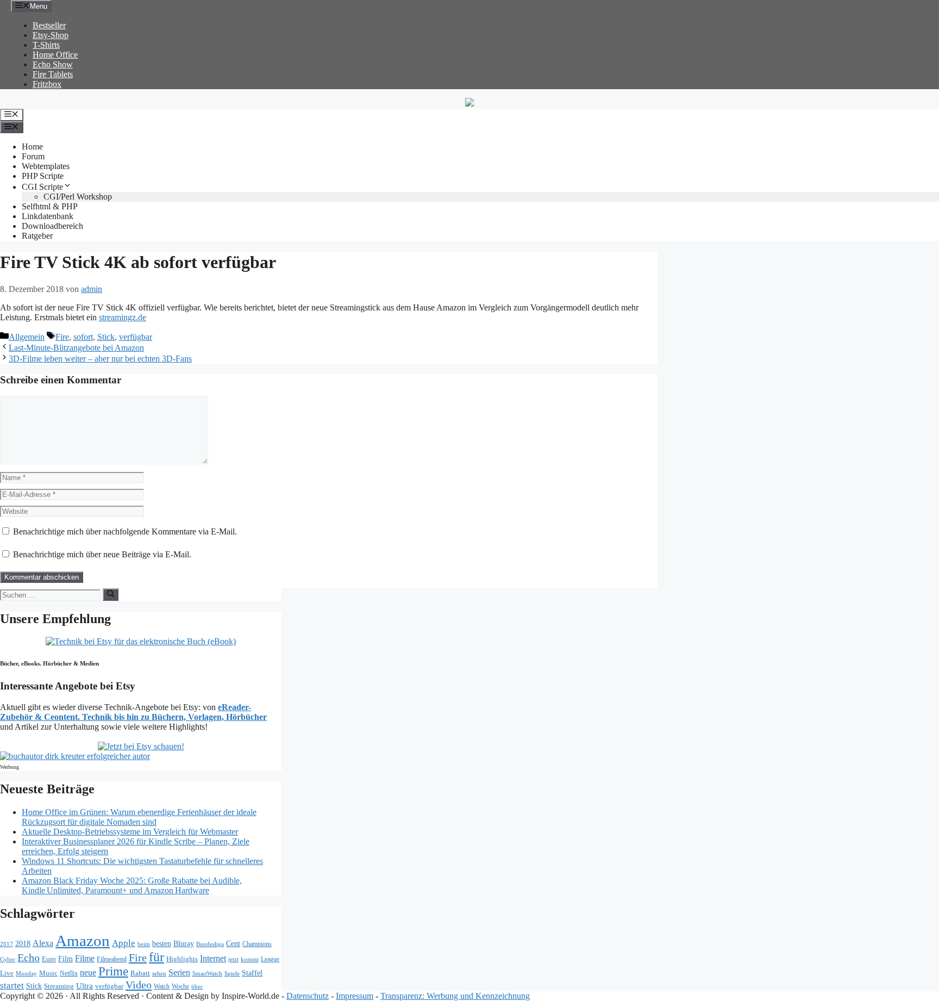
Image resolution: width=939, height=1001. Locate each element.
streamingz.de (122, 317)
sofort (83, 336)
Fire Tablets (53, 74)
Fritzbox (47, 84)
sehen (159, 973)
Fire (62, 336)
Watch (162, 986)
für (156, 957)
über (197, 987)
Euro (49, 959)
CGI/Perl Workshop (77, 196)
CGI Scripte (42, 186)
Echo (28, 957)
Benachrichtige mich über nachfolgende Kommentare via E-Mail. (125, 531)
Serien (179, 972)
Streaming (59, 986)
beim (143, 944)
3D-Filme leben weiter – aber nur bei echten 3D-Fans (100, 358)
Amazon (82, 940)
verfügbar (135, 336)
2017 (6, 944)
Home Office (55, 54)
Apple (123, 943)
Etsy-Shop (50, 35)
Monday (26, 973)
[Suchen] (110, 594)
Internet (213, 958)
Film (65, 958)
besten (161, 944)
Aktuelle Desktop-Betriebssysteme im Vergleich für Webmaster (130, 831)
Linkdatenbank (47, 216)
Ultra (84, 985)
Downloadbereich (52, 226)
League (270, 959)
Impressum (354, 995)
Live (7, 973)
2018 (22, 943)
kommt (250, 959)
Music (48, 973)
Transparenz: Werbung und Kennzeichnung (455, 995)
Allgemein (27, 336)
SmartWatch (207, 973)
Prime (113, 971)
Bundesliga (210, 944)
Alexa (43, 943)
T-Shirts (46, 44)
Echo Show (53, 64)
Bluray (183, 943)
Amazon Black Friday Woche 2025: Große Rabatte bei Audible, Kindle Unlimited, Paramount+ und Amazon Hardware (132, 885)
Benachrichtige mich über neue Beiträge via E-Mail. (102, 554)
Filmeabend (112, 959)
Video (139, 985)
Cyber (7, 959)
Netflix (69, 973)
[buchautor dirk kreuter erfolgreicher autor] (75, 756)
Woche (180, 986)
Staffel (252, 973)
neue (88, 972)
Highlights (182, 959)
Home (32, 146)
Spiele (232, 973)
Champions (257, 944)
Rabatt (140, 973)
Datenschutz (307, 995)
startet (12, 985)
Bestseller (49, 25)
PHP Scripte (43, 176)
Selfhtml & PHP (50, 206)
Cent (233, 944)
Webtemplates (46, 166)
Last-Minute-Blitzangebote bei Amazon (76, 347)
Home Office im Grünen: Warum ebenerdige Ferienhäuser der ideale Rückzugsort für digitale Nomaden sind (139, 816)
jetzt (233, 959)
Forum (33, 156)
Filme (85, 958)
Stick (106, 336)
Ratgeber (37, 235)
